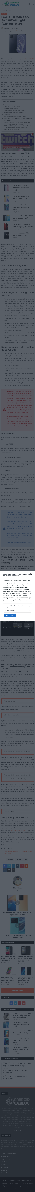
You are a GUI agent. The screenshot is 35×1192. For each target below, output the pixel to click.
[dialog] (17, 596)
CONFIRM (10, 615)
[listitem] (17, 606)
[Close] (31, 574)
